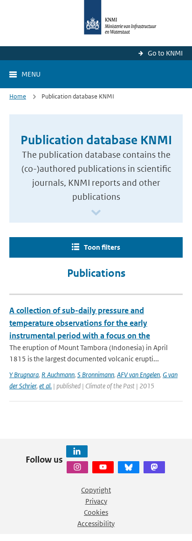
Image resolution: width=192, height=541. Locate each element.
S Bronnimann (95, 374)
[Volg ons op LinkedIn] (76, 451)
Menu (31, 74)
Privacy (96, 501)
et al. (45, 385)
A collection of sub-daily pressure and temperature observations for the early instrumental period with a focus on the (79, 323)
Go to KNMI (165, 53)
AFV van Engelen (138, 374)
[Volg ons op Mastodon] (154, 467)
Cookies (96, 512)
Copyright (96, 489)
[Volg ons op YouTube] (103, 467)
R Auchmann (58, 374)
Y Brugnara (24, 374)
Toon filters (102, 247)
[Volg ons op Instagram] (77, 467)
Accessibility (96, 523)
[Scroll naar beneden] (96, 213)
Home (17, 96)
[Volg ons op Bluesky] (128, 467)
